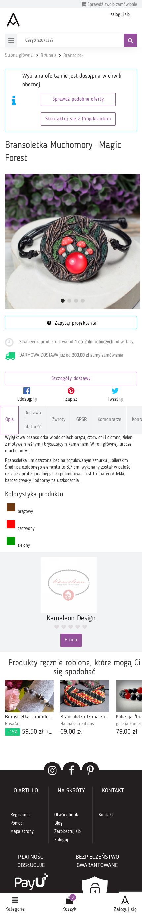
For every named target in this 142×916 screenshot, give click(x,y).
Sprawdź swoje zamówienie (111, 4)
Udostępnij (27, 399)
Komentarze (109, 419)
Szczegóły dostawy (71, 378)
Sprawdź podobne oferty (78, 99)
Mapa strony (22, 831)
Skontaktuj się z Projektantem (78, 119)
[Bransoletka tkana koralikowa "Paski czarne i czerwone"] (84, 696)
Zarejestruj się (67, 831)
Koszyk (69, 909)
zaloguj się (120, 14)
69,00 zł (71, 732)
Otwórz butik (66, 815)
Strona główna (19, 55)
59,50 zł (31, 732)
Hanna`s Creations (77, 724)
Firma (71, 640)
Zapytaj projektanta (75, 323)
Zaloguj (61, 840)
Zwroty (58, 419)
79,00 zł (127, 732)
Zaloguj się (125, 909)
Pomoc (16, 823)
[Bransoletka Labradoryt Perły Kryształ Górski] (29, 696)
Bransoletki (73, 55)
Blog (58, 823)
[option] (29, 708)
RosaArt (12, 724)
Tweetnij (115, 399)
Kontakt (106, 815)
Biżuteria (49, 55)
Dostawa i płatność (32, 420)
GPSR (81, 419)
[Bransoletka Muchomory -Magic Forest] (72, 241)
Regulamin (20, 815)
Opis (9, 419)
